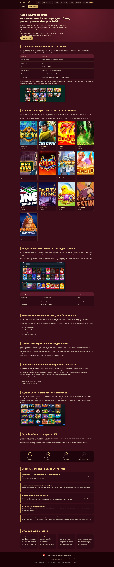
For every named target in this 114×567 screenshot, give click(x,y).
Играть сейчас (27, 38)
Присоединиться (33, 6)
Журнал (71, 2)
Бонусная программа (47, 2)
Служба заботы (87, 2)
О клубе (56, 2)
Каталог (38, 2)
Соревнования (64, 2)
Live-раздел (78, 2)
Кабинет (24, 6)
